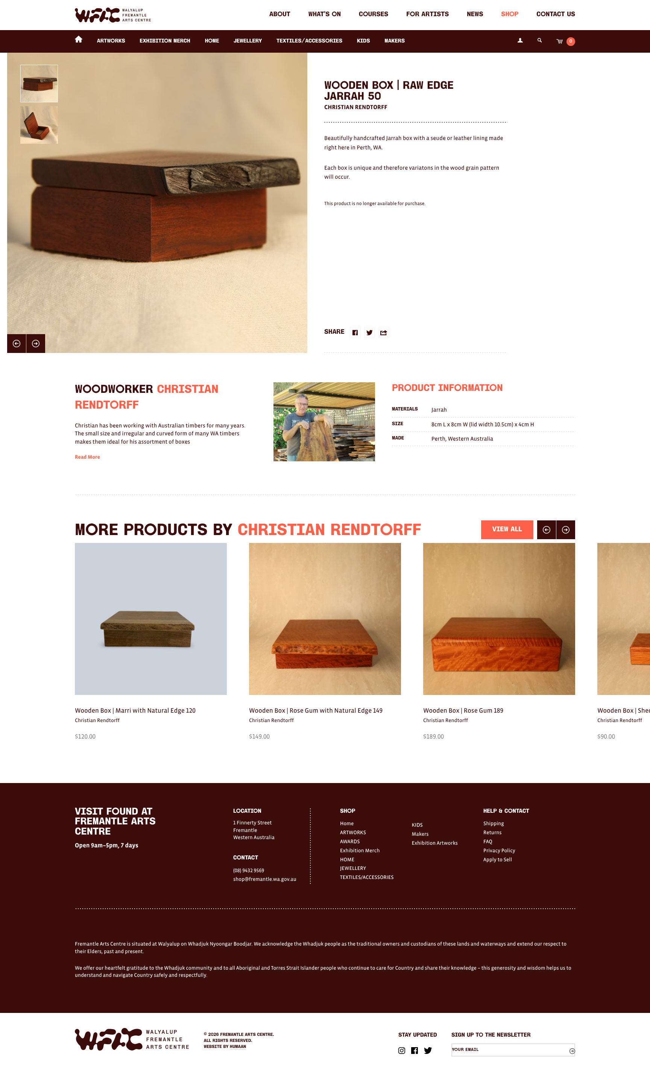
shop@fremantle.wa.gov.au (264, 879)
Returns (492, 832)
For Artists (427, 15)
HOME (212, 41)
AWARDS (350, 841)
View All (507, 529)
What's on (324, 15)
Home (347, 823)
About (279, 15)
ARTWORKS (111, 41)
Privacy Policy (499, 850)
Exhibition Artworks (435, 843)
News (475, 15)
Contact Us (555, 15)
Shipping (493, 823)
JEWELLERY (248, 41)
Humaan (238, 1047)
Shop (509, 15)
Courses (373, 15)
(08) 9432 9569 (248, 870)
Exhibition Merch (165, 41)
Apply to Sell (497, 859)
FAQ (487, 841)
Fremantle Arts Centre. (247, 1034)
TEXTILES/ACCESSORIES (309, 41)
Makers (394, 41)
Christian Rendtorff (355, 107)
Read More (87, 457)
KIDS (363, 41)
